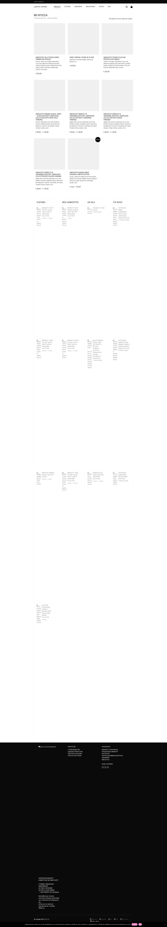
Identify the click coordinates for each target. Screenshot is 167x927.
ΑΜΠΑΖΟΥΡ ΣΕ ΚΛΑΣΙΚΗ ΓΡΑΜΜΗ (78, 59)
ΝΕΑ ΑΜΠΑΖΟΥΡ (74, 126)
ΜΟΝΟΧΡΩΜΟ (54, 67)
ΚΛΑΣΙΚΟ (48, 65)
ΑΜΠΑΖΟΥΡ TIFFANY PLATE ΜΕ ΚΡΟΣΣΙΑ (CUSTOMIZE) (115, 58)
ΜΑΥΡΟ (42, 67)
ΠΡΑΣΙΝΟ (106, 128)
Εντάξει (134, 924)
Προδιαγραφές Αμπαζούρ (110, 752)
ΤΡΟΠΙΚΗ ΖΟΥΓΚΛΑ (74, 128)
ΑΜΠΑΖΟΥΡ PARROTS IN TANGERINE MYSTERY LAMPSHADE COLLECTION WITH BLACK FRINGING (48, 174)
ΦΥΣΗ (47, 128)
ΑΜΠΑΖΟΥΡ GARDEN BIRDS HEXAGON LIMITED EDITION (79, 173)
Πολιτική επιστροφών (74, 756)
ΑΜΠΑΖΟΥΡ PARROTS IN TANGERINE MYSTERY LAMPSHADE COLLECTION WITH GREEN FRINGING (116, 117)
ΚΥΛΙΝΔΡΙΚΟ (43, 124)
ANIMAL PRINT (73, 122)
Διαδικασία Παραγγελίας (75, 752)
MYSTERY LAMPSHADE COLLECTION (44, 122)
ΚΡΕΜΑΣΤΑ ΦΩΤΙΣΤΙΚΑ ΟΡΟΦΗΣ (116, 65)
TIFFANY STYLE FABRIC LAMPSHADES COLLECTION (116, 61)
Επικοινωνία (105, 758)
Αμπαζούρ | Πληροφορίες (110, 749)
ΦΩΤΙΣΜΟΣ (67, 6)
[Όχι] (165, 924)
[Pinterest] (108, 767)
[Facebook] (103, 767)
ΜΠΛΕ (117, 67)
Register (40, 1)
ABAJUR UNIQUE (90, 6)
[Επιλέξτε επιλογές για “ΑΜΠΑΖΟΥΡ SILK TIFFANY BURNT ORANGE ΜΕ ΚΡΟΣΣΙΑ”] (63, 57)
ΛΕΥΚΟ (126, 65)
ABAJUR (47, 919)
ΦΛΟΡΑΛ (121, 67)
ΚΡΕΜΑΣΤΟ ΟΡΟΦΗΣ (74, 124)
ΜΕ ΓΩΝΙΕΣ (76, 180)
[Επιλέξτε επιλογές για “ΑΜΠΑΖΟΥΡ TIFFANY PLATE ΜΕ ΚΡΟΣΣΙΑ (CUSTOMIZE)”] (131, 57)
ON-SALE (101, 6)
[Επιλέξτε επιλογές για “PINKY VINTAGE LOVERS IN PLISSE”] (97, 57)
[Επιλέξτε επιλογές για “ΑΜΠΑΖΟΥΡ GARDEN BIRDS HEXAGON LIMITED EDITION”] (97, 172)
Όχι (140, 924)
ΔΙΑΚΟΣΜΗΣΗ (78, 6)
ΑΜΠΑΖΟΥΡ (57, 6)
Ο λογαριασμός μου (74, 749)
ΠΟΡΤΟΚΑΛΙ (44, 69)
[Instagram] (105, 767)
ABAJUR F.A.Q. (106, 760)
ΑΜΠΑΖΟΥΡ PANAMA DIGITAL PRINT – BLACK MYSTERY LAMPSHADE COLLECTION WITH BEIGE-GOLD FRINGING (48, 117)
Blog (109, 6)
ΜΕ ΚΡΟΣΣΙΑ (48, 67)
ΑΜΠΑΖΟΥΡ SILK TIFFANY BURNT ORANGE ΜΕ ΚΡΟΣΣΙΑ (47, 58)
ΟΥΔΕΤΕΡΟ (38, 69)
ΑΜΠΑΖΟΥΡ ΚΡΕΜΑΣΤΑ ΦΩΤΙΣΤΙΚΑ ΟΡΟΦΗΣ (114, 63)
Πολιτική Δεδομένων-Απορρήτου (112, 756)
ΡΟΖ (75, 61)
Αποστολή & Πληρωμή (75, 754)
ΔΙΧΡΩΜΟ (42, 65)
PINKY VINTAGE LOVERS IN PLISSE (82, 57)
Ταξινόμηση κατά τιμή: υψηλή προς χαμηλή (120, 19)
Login (35, 1)
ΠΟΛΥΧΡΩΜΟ (51, 126)
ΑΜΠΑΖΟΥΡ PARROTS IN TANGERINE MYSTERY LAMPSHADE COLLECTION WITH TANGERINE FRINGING (82, 117)
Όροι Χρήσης (106, 754)
